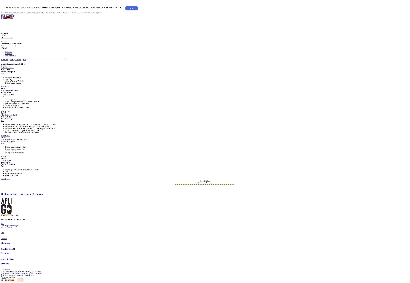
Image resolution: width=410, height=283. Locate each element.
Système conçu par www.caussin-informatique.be (17, 275)
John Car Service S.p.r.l (9, 115)
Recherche (8, 52)
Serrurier (5, 253)
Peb (2, 233)
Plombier (5, 263)
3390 (24, 60)
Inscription (8, 54)
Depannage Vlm (6, 160)
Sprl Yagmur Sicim (7, 68)
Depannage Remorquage (9, 226)
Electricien (5, 243)
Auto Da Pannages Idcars (9, 90)
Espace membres (10, 56)
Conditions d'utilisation (36, 271)
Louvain (18, 60)
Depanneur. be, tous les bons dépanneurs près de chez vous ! (21, 273)
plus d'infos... (5, 87)
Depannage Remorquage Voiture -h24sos (15, 139)
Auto (12, 60)
